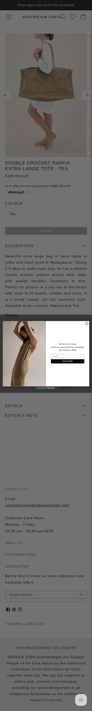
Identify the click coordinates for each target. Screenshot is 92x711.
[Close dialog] (86, 323)
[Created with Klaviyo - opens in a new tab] (46, 388)
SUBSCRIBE (67, 361)
